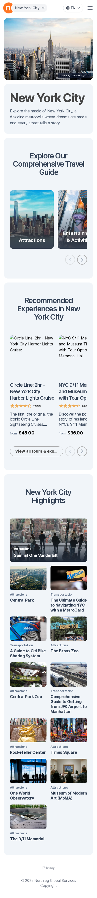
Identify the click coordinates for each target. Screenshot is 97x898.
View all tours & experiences (39, 451)
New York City (27, 8)
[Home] (7, 7)
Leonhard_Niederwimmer (71, 75)
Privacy (49, 867)
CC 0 (87, 75)
